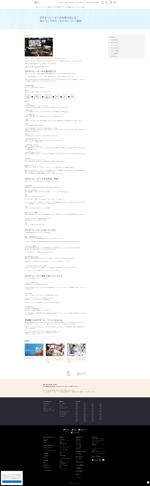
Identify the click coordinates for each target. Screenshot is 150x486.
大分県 (100, 419)
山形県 (85, 405)
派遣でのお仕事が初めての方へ (49, 445)
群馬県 (85, 406)
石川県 (77, 410)
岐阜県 (85, 411)
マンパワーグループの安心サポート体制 (49, 450)
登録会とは (45, 442)
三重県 (92, 411)
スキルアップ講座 (78, 445)
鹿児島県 (85, 420)
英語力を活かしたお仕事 (47, 408)
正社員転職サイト (94, 449)
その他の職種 (62, 416)
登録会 (66, 2)
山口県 (92, 416)
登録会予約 (45, 440)
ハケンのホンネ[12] (114, 45)
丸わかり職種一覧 (57, 7)
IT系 (60, 410)
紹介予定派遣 (45, 464)
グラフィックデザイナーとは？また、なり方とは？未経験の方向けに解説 (54, 359)
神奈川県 (85, 408)
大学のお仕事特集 (79, 471)
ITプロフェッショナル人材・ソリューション (99, 452)
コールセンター (45, 411)
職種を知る (62, 401)
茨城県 (100, 405)
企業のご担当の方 (96, 2)
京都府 (85, 413)
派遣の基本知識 (78, 439)
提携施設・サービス (63, 442)
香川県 (77, 417)
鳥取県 (92, 414)
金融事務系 (61, 405)
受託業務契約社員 (46, 467)
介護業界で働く (94, 444)
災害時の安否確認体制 (63, 443)
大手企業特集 (78, 468)
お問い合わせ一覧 (79, 462)
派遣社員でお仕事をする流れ (48, 447)
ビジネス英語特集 (78, 447)
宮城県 (100, 403)
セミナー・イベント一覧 (63, 453)
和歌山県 (85, 414)
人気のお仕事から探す (47, 401)
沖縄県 (92, 420)
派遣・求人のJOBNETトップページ (50, 437)
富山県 (100, 410)
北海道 (77, 403)
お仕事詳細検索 (45, 455)
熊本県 (92, 419)
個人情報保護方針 (62, 463)
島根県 (100, 414)
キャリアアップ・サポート (64, 447)
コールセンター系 (62, 408)
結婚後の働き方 (78, 448)
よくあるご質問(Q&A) (80, 465)
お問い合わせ (88, 2)
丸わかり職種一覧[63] (115, 48)
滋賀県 (77, 413)
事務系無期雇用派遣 (95, 437)
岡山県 (77, 416)
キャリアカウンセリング (63, 450)
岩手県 (92, 403)
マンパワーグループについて (65, 458)
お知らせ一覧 (78, 474)
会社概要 (61, 460)
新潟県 (92, 410)
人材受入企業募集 (78, 453)
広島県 (85, 416)
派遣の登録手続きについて (32, 358)
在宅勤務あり (45, 405)
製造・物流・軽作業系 (63, 413)
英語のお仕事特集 (78, 458)
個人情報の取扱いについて (15, 478)
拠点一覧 (61, 466)
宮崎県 (77, 420)
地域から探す (78, 401)
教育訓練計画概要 (62, 455)
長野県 (85, 410)
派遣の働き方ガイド (51, 7)
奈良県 (77, 414)
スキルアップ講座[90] (115, 50)
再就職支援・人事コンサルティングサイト (98, 451)
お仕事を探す (61, 2)
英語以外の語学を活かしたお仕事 (48, 410)
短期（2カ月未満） (46, 403)
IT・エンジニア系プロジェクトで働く (98, 440)
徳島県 (100, 416)
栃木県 (77, 406)
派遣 (44, 462)
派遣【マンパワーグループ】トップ (41, 7)
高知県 (92, 417)
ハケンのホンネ (78, 442)
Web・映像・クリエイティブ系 (64, 411)
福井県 (100, 408)
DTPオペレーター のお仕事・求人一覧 (32, 334)
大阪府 (92, 413)
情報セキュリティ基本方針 (64, 465)
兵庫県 (100, 413)
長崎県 (85, 419)
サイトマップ (78, 477)
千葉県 (100, 406)
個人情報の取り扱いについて (64, 462)
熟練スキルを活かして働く (96, 441)
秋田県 (77, 405)
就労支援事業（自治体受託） (81, 451)
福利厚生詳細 (62, 439)
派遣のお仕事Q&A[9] (114, 42)
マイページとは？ (46, 449)
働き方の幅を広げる (79, 456)
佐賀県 (77, 419)
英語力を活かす (94, 443)
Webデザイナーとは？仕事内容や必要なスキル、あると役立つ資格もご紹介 (76, 359)
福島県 (92, 405)
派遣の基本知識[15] (114, 39)
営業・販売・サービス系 (63, 406)
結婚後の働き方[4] (114, 56)
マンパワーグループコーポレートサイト (98, 448)
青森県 (85, 403)
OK (11, 481)
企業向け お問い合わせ (96, 456)
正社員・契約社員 (46, 465)
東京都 (77, 408)
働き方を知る (71, 2)
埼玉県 (92, 406)
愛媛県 (85, 417)
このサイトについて (63, 468)
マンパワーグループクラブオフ (64, 440)
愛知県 (77, 411)
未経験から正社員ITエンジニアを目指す (98, 438)
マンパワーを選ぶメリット (80, 2)
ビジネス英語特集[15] (115, 53)
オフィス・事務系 (62, 403)
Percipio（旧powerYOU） (64, 449)
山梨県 (92, 408)
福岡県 (100, 417)
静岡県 (100, 411)
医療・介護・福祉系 (63, 414)
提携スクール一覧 (62, 452)
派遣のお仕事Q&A (78, 440)
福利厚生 (61, 437)
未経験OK (44, 406)
